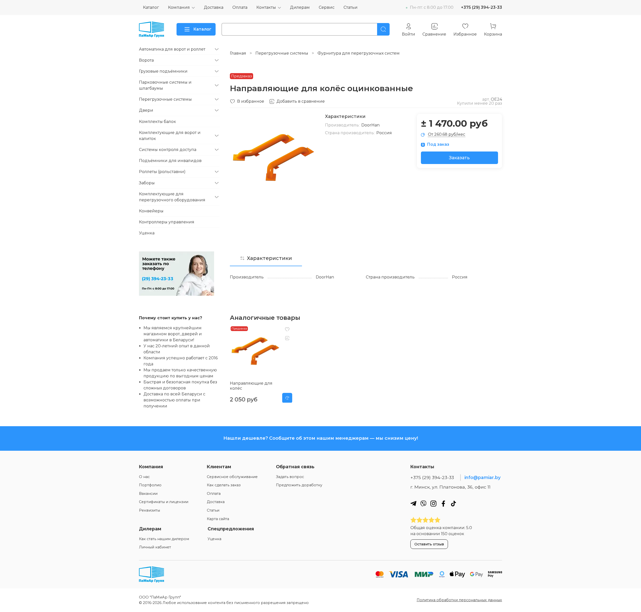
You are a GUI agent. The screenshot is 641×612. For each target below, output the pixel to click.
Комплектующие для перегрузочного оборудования (172, 197)
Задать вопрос (290, 477)
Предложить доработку (299, 485)
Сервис (327, 7)
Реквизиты (149, 510)
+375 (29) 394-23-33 (481, 7)
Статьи (351, 7)
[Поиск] (383, 29)
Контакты (266, 7)
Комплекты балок (157, 121)
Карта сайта (218, 519)
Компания (179, 7)
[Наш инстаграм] (433, 503)
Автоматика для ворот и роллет (172, 49)
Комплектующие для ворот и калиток (170, 135)
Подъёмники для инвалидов (170, 160)
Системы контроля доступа (167, 149)
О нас (144, 477)
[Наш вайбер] (423, 503)
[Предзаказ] (287, 398)
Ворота (146, 60)
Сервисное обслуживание (232, 477)
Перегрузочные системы (281, 53)
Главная (238, 53)
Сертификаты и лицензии (163, 502)
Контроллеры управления (166, 222)
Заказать (459, 158)
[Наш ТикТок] (453, 503)
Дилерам (300, 7)
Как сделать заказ (224, 485)
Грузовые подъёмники (163, 71)
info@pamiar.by (482, 477)
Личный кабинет (155, 547)
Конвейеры (151, 211)
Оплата (239, 7)
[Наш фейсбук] (443, 503)
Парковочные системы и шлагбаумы (165, 85)
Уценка (146, 233)
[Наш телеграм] (413, 503)
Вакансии (148, 493)
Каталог (151, 7)
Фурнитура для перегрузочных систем (358, 53)
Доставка (213, 7)
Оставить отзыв (429, 544)
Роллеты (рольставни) (162, 171)
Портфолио (150, 485)
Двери (146, 110)
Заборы (147, 183)
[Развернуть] (217, 49)
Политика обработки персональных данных (459, 600)
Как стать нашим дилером (164, 539)
